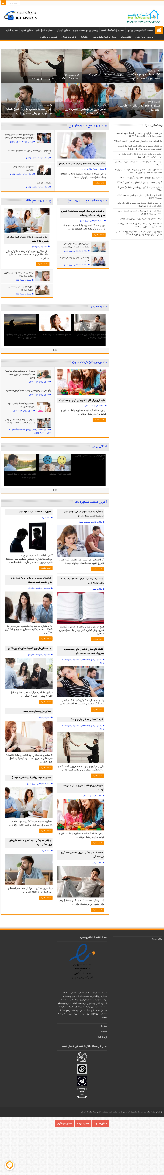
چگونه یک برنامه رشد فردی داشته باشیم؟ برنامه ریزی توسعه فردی (55, 336)
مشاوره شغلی (12, 30)
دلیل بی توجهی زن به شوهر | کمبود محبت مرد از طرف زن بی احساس (76, 245)
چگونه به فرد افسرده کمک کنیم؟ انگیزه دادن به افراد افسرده (56, 476)
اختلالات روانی (126, 37)
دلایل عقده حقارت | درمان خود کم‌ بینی (90, 334)
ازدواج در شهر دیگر (44, 183)
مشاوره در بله (83, 1124)
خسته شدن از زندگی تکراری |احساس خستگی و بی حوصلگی (82, 855)
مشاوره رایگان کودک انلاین (112, 30)
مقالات (104, 1031)
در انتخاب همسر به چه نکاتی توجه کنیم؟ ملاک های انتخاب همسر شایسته (31, 580)
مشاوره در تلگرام (64, 1124)
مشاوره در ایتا (100, 1124)
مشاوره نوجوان (63, 30)
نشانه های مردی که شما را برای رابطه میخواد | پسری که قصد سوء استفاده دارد (124, 76)
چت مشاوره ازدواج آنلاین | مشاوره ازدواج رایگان (29, 648)
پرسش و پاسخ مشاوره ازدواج (85, 30)
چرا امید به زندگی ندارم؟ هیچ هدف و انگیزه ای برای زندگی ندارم (29, 111)
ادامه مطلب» (99, 183)
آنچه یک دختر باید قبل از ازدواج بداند (54, 78)
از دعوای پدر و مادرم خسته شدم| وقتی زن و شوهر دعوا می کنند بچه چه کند (20, 421)
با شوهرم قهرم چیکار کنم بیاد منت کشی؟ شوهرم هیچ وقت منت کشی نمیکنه (83, 213)
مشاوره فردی (27, 30)
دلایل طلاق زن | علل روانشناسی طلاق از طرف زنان (20, 288)
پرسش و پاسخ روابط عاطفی (104, 37)
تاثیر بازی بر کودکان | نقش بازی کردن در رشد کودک (85, 111)
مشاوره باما (159, 30)
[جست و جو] (3, 2)
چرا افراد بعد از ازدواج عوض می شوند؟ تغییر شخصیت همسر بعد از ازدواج (84, 514)
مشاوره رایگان (156, 939)
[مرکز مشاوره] (21, 15)
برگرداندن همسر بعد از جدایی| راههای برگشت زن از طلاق (18, 274)
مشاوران (103, 1026)
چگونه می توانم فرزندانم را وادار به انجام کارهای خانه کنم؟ (28, 390)
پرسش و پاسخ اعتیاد (144, 37)
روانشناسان (84, 37)
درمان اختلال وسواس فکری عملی (92, 474)
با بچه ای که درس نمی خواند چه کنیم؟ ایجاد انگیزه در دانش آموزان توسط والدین (20, 374)
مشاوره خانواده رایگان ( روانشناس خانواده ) (138, 108)
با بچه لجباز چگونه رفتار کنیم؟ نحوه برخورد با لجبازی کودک (21, 405)
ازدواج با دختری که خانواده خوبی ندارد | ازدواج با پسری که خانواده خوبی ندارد (20, 136)
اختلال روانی (99, 446)
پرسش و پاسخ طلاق (44, 30)
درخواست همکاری (68, 37)
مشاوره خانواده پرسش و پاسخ (140, 30)
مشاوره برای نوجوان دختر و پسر (37, 711)
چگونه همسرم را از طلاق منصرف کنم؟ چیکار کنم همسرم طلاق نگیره (27, 239)
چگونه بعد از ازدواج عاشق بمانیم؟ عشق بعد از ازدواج (82, 164)
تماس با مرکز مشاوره (48, 37)
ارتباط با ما (102, 1037)
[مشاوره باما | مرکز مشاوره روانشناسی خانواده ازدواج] (143, 16)
